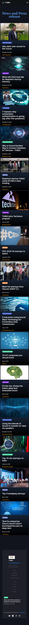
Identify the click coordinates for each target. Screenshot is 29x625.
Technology (14, 572)
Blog (14, 581)
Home (14, 570)
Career (14, 586)
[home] (6, 2)
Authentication (14, 575)
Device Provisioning (14, 578)
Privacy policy (22, 612)
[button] (27, 2)
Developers (14, 591)
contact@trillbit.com (14, 563)
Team (14, 584)
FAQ (14, 589)
